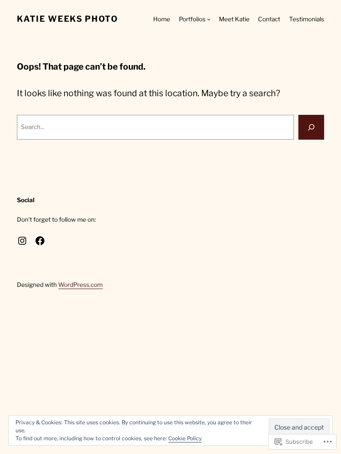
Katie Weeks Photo (67, 19)
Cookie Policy (185, 438)
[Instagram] (22, 240)
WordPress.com (80, 284)
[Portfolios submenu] (208, 19)
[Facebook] (40, 240)
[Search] (311, 127)
